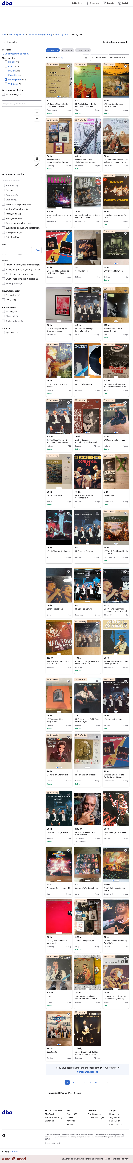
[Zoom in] (37, 112)
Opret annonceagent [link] (87, 1071)
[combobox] (50, 42)
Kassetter (14, 75)
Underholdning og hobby (40, 34)
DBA (4, 34)
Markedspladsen (17, 34)
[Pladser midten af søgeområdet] (37, 158)
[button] (115, 42)
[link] (15, 53)
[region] (22, 139)
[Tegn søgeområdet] (37, 164)
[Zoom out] (37, 118)
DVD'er (14, 70)
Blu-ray (13, 61)
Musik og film (61, 34)
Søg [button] (38, 250)
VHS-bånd (15, 83)
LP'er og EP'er (17, 79)
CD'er (13, 66)
